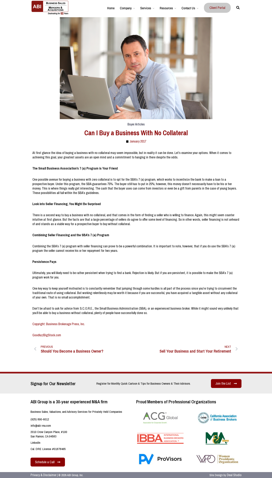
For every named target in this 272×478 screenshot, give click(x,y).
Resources (166, 8)
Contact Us (188, 8)
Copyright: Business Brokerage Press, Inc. (58, 324)
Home (111, 8)
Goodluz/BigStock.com (46, 335)
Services (145, 8)
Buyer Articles (136, 124)
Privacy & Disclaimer (43, 475)
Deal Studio (234, 475)
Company (126, 8)
